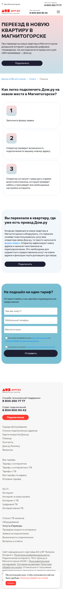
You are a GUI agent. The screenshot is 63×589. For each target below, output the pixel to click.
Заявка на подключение (15, 533)
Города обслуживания (14, 426)
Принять (11, 583)
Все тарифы (8, 459)
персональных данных (39, 338)
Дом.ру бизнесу (11, 446)
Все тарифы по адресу (14, 475)
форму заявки (12, 243)
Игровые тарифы (11, 479)
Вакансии (7, 449)
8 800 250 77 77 (13, 401)
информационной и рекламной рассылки (40, 347)
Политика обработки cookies (34, 578)
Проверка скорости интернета (19, 529)
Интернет (7, 492)
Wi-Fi (5, 489)
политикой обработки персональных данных (22, 341)
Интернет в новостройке (16, 496)
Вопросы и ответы (12, 541)
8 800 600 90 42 (39, 13)
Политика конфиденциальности (32, 555)
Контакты (7, 442)
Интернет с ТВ (10, 500)
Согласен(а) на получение (31, 347)
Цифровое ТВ (9, 504)
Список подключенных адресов (19, 430)
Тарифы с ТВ (9, 471)
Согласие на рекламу (28, 564)
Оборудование (10, 522)
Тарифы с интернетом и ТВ (17, 467)
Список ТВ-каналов (13, 518)
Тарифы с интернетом (14, 463)
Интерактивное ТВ (12, 508)
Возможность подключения (17, 537)
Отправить (31, 353)
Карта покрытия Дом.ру (15, 434)
